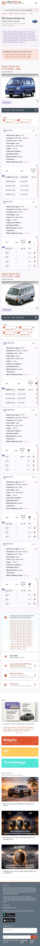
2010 (12, 635)
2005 (18, 638)
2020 (23, 625)
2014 (12, 631)
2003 (29, 638)
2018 (12, 628)
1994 (12, 648)
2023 (29, 621)
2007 (29, 635)
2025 (18, 621)
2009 (18, 635)
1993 (18, 648)
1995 (29, 644)
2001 (18, 641)
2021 (18, 625)
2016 (23, 628)
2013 (18, 631)
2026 (12, 621)
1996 (23, 644)
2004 (23, 638)
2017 (18, 628)
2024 (23, 621)
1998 (12, 644)
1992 (23, 648)
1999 (29, 641)
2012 (23, 631)
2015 (29, 628)
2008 (23, 635)
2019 (29, 625)
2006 (12, 638)
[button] (20, 10)
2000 (23, 641)
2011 (29, 631)
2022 (12, 625)
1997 (18, 644)
